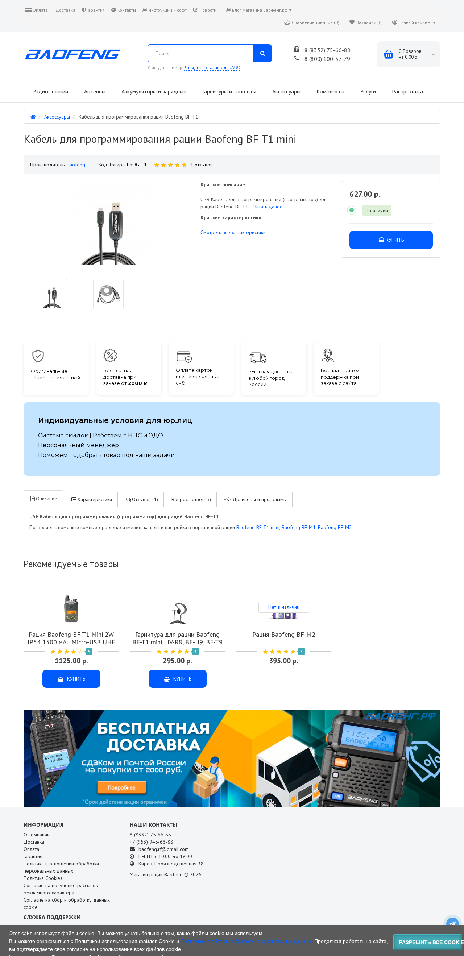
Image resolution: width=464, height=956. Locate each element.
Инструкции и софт (167, 10)
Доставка (64, 10)
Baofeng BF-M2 (335, 527)
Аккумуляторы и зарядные (153, 91)
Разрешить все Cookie (431, 942)
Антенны (94, 91)
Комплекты (329, 91)
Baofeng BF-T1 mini (257, 527)
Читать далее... (270, 206)
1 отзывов (201, 164)
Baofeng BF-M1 (299, 527)
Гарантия (95, 10)
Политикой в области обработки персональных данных (246, 941)
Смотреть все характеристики (233, 232)
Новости (207, 10)
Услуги (367, 91)
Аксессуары (286, 91)
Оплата (40, 10)
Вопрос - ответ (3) (191, 499)
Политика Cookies (43, 878)
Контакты (126, 10)
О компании (37, 834)
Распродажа (406, 91)
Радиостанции (49, 91)
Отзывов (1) (145, 499)
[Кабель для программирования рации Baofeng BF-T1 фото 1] (108, 294)
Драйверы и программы (259, 499)
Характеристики (94, 499)
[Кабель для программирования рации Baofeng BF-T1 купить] (52, 294)
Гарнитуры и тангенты (228, 91)
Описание (46, 498)
